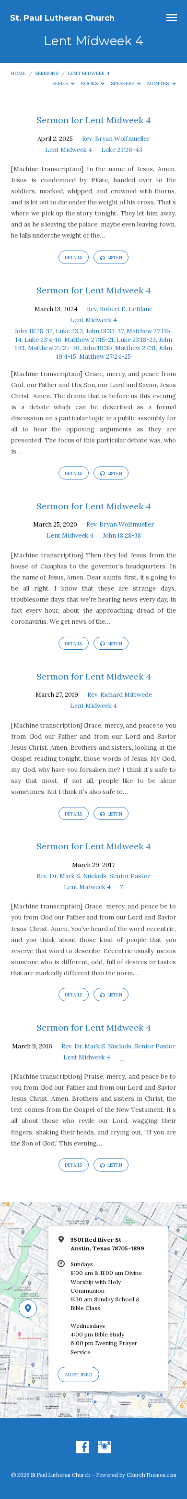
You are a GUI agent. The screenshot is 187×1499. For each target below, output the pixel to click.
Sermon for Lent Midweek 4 (93, 120)
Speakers (123, 83)
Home (18, 73)
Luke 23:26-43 (121, 150)
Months (158, 83)
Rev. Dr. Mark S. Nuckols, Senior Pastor (93, 876)
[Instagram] (104, 1447)
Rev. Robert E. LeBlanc (119, 309)
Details (73, 257)
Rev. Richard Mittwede (119, 695)
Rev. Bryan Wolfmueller (116, 139)
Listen (114, 257)
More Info (78, 1375)
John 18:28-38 (122, 535)
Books (90, 83)
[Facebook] (82, 1447)
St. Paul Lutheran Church (62, 18)
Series (61, 83)
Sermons (46, 73)
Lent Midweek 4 (88, 73)
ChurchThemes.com (151, 1475)
